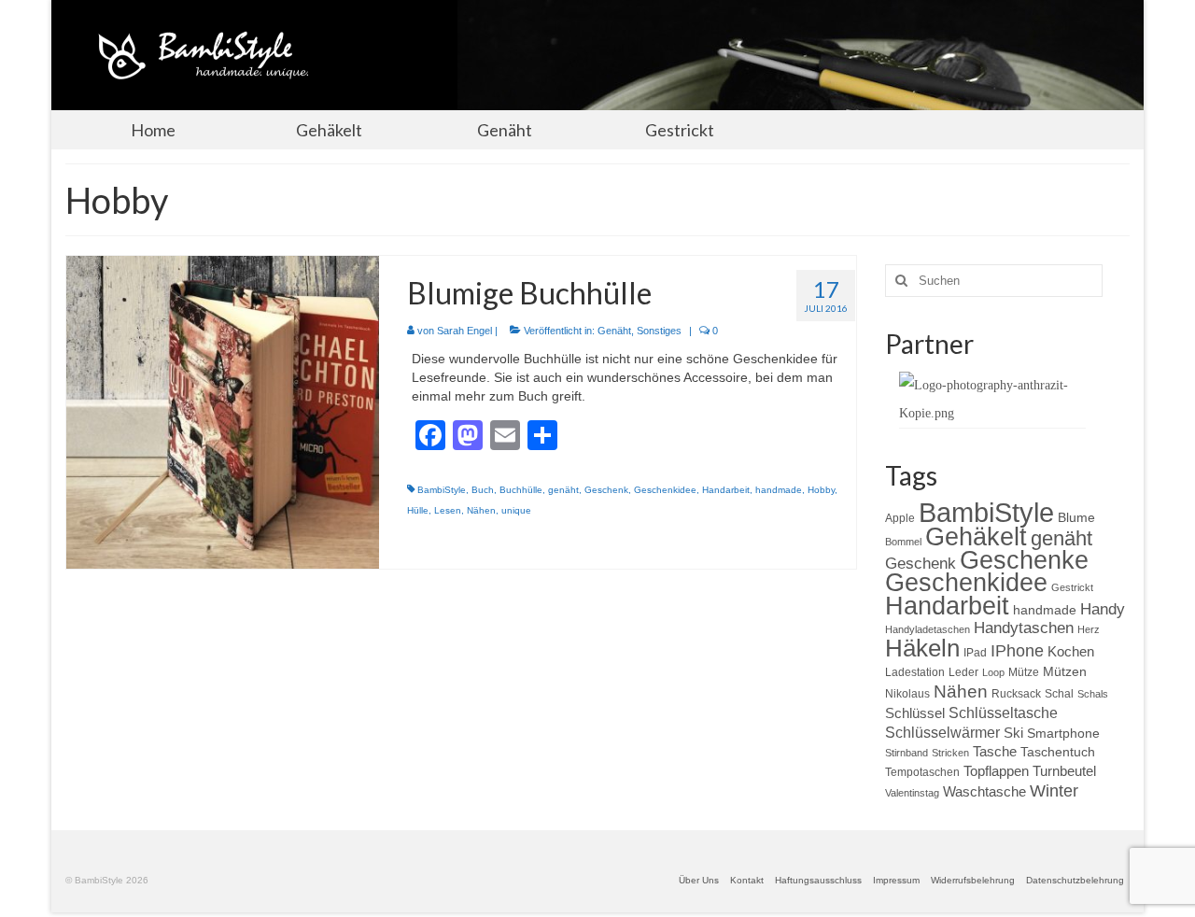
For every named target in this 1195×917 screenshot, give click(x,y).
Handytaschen (1024, 628)
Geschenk (606, 490)
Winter (1054, 791)
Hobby (821, 490)
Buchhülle (520, 490)
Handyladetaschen (927, 629)
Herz (1088, 629)
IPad (975, 652)
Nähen (481, 510)
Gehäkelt (976, 537)
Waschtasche (984, 791)
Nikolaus (907, 693)
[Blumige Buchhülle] (222, 410)
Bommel (903, 541)
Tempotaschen (922, 772)
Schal (1059, 693)
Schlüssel (915, 713)
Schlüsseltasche (1003, 712)
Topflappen (996, 771)
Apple (900, 518)
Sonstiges (659, 330)
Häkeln (922, 648)
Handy (1102, 609)
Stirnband (906, 752)
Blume (1076, 517)
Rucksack (1016, 693)
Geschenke (1024, 560)
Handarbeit (726, 490)
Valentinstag (912, 792)
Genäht (614, 330)
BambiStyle (441, 490)
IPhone (1017, 651)
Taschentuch (1057, 751)
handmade (778, 490)
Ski (1013, 733)
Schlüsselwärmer (942, 732)
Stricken (950, 752)
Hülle (418, 510)
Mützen (1065, 671)
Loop (993, 672)
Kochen (1070, 651)
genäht (563, 490)
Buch (482, 490)
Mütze (1023, 672)
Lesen (447, 510)
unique (516, 510)
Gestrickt (1072, 587)
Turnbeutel (1064, 771)
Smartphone (1063, 733)
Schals (1092, 693)
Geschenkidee (665, 490)
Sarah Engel (464, 330)
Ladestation (915, 672)
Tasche (995, 751)
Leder (963, 672)
